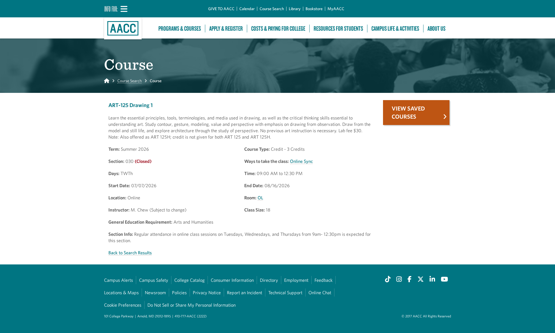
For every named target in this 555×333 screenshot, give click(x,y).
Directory (269, 280)
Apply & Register (226, 28)
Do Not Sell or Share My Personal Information (191, 305)
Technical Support (285, 292)
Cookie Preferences (122, 305)
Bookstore (314, 9)
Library (295, 9)
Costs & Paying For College (278, 28)
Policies (179, 292)
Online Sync (301, 161)
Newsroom (155, 292)
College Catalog (189, 280)
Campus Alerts (118, 280)
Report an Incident (244, 292)
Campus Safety (153, 280)
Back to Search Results (130, 252)
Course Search (272, 9)
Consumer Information (232, 280)
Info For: (111, 9)
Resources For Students (338, 28)
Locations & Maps (121, 292)
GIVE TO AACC (221, 9)
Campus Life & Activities (395, 28)
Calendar (247, 9)
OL (260, 197)
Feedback (323, 280)
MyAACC (336, 9)
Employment (296, 280)
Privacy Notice (207, 292)
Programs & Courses (179, 28)
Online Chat (319, 292)
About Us (436, 28)
